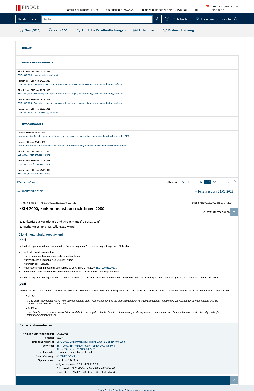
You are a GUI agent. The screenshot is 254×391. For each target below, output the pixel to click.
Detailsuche (181, 19)
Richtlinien (146, 30)
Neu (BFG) (61, 30)
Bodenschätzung (181, 30)
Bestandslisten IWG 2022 (119, 10)
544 (215, 182)
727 (228, 182)
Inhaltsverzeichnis (31, 191)
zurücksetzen (225, 19)
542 (200, 182)
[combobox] (97, 19)
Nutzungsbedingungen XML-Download (163, 10)
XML (34, 182)
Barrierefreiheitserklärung (82, 10)
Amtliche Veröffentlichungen (103, 30)
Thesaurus (207, 19)
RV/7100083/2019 (105, 267)
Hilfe (195, 10)
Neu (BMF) (32, 30)
